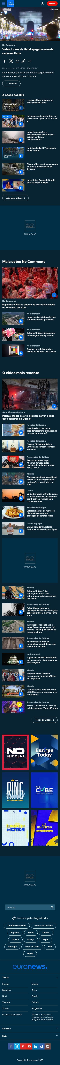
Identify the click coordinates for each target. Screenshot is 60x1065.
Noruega (12, 946)
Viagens (6, 1002)
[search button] (52, 907)
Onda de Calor (32, 946)
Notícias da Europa (36, 425)
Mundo (30, 473)
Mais (4, 1036)
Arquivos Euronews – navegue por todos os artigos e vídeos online (42, 1017)
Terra (34, 990)
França (30, 939)
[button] (15, 198)
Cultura (35, 1002)
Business (6, 990)
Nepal (45, 939)
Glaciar (15, 939)
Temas (5, 977)
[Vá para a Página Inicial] (10, 3)
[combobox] (30, 907)
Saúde (31, 932)
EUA (50, 946)
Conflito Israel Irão (17, 925)
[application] (30, 24)
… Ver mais (11, 83)
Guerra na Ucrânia (44, 925)
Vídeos (5, 1008)
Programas (37, 1008)
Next (4, 996)
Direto (52, 3)
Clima (30, 490)
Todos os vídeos (43, 720)
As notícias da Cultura (13, 412)
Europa (5, 984)
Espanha (15, 932)
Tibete (30, 953)
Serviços (6, 1028)
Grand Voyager (34, 523)
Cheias (46, 932)
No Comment (9, 301)
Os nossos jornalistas (12, 1014)
